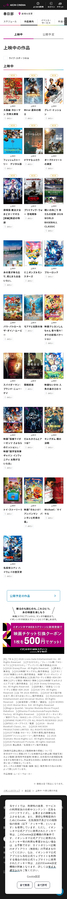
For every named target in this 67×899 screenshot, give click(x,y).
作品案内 (29, 21)
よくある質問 (38, 6)
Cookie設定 (33, 876)
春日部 (8, 13)
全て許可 (42, 885)
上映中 (18, 34)
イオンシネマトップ (11, 790)
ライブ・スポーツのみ (19, 58)
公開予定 (48, 34)
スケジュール (10, 21)
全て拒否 (25, 885)
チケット (60, 6)
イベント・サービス (46, 21)
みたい (9, 118)
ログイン (51, 6)
